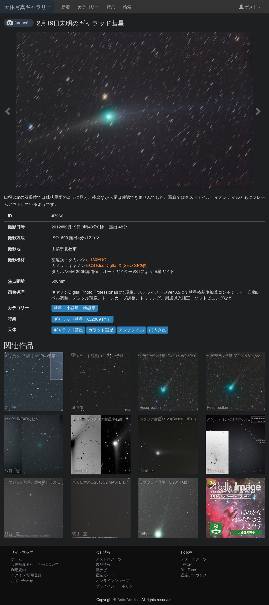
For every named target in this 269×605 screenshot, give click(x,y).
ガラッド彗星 (100, 330)
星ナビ (101, 569)
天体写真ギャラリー (27, 6)
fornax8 (21, 23)
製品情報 (103, 564)
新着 (65, 7)
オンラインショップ (112, 580)
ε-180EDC (96, 259)
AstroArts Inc (128, 599)
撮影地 (14, 248)
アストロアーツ (109, 558)
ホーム (16, 558)
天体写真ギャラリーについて (35, 564)
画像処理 (16, 292)
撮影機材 (16, 260)
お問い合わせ (22, 580)
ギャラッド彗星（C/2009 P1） (82, 319)
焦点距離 (16, 281)
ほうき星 (157, 330)
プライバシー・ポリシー (116, 585)
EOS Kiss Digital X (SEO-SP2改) (117, 265)
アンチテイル (131, 330)
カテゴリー (88, 7)
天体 (12, 329)
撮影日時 (16, 227)
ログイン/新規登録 (26, 574)
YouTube (188, 569)
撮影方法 (16, 237)
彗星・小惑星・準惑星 (75, 308)
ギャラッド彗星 (68, 330)
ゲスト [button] (251, 7)
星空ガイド (105, 574)
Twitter (186, 564)
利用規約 (18, 569)
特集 (111, 7)
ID (10, 216)
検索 (127, 7)
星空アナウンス (194, 574)
